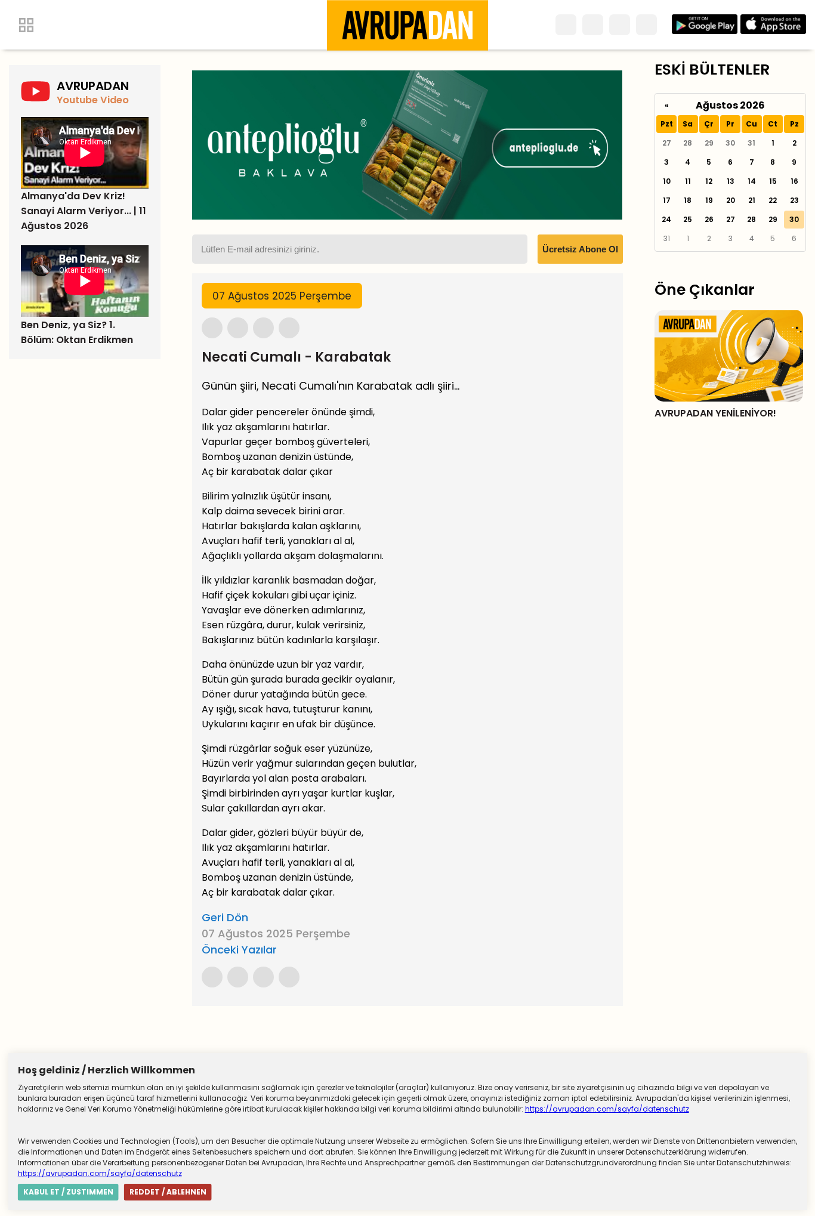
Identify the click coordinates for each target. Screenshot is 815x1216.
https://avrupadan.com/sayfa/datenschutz (607, 1109)
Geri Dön (225, 917)
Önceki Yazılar (239, 949)
